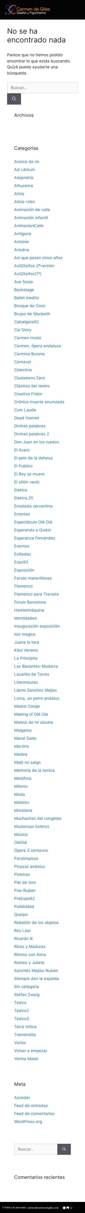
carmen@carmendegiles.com (43, 1207)
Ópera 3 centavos (31, 850)
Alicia (19, 193)
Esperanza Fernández (34, 538)
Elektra (20, 490)
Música (21, 834)
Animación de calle (32, 209)
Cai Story (22, 329)
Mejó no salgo (27, 762)
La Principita (26, 658)
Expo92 (21, 562)
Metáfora (22, 778)
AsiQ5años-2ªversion (34, 265)
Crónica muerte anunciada (39, 402)
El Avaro (22, 450)
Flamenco (23, 586)
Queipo (21, 914)
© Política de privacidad (14, 1207)
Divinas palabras (30, 426)
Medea (20, 754)
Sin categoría (26, 986)
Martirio (21, 746)
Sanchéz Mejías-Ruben (36, 970)
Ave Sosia (23, 281)
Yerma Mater (26, 1058)
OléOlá (20, 842)
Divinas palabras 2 (31, 434)
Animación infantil (31, 217)
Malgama (23, 730)
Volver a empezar (30, 1050)
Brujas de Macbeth (32, 313)
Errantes (22, 514)
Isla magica (24, 634)
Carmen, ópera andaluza (37, 345)
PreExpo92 (24, 898)
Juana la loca (26, 642)
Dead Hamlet (26, 418)
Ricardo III (23, 938)
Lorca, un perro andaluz (36, 698)
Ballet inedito (26, 297)
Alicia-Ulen (24, 201)
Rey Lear (22, 930)
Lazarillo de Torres (31, 674)
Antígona (22, 233)
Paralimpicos (26, 858)
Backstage (24, 289)
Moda (19, 794)
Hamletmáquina (29, 610)
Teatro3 (21, 1018)
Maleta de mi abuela (33, 722)
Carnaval (22, 361)
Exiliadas (22, 554)
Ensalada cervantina (33, 506)
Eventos (21, 546)
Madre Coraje (27, 706)
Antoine (21, 241)
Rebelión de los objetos (36, 922)
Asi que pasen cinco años (38, 257)
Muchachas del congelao (37, 818)
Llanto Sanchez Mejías (35, 690)
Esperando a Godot (32, 530)
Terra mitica (25, 1026)
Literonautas (26, 682)
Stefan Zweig (26, 994)
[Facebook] (74, 1207)
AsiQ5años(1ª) (27, 273)
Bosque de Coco (29, 305)
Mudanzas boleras (31, 826)
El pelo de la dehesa (33, 458)
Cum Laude (25, 410)
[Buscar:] (42, 87)
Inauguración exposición (37, 626)
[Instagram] (78, 1207)
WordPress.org (28, 1121)
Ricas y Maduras (30, 946)
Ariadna (21, 249)
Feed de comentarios (34, 1113)
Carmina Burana (29, 353)
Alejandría (23, 177)
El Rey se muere (29, 474)
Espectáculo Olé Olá (33, 522)
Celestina (23, 370)
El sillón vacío (26, 482)
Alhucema (23, 185)
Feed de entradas (31, 1105)
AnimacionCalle (28, 225)
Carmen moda (27, 337)
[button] (70, 10)
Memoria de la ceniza (34, 770)
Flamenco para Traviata (36, 594)
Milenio (21, 786)
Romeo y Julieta (29, 962)
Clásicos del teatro (32, 386)
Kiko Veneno (26, 650)
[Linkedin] (82, 1207)
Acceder (22, 1097)
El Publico (23, 466)
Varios (20, 1042)
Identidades (25, 618)
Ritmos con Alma (30, 954)
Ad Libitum (24, 169)
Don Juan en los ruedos (36, 442)
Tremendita (25, 1034)
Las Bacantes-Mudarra (36, 666)
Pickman (22, 874)
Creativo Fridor (28, 394)
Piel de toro (25, 882)
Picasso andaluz (29, 866)
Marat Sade (25, 738)
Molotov (21, 802)
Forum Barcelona (30, 602)
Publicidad (24, 906)
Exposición (24, 570)
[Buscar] (14, 99)
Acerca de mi (26, 161)
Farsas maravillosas (33, 578)
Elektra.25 (23, 498)
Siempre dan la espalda (36, 978)
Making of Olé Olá (31, 714)
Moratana (23, 810)
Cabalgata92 (26, 321)
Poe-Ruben (25, 890)
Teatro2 (21, 1010)
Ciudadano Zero (29, 378)
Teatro (20, 1002)
